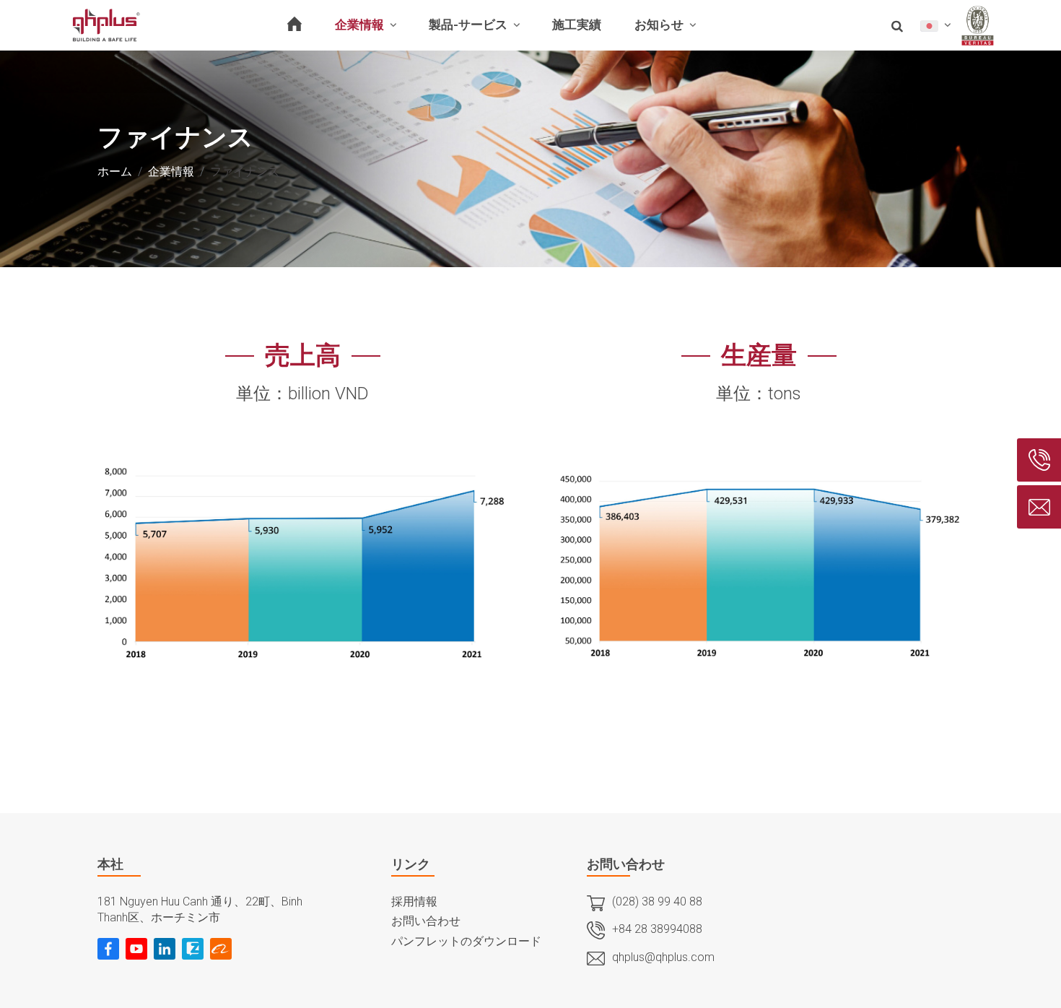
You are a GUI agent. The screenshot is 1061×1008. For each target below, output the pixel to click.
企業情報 (171, 171)
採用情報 (414, 901)
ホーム (114, 171)
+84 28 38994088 (657, 929)
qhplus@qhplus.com (663, 957)
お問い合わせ (425, 921)
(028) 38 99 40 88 (657, 901)
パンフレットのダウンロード (466, 941)
